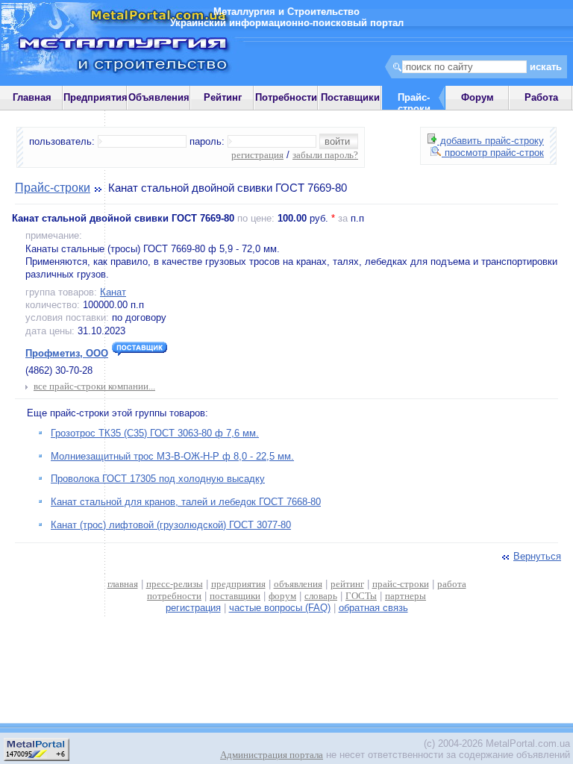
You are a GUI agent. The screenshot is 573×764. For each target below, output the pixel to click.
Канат (113, 292)
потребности (174, 595)
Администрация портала (271, 754)
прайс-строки (400, 583)
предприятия (238, 583)
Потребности (286, 97)
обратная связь (373, 607)
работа (451, 583)
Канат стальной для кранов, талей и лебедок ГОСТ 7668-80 (186, 501)
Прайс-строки (52, 187)
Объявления (159, 97)
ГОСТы (361, 595)
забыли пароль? (325, 154)
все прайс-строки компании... (94, 386)
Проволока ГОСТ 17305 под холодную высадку (158, 478)
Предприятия (95, 97)
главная (122, 583)
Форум (477, 97)
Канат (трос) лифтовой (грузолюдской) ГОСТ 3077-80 (171, 524)
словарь (320, 595)
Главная (32, 97)
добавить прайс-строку (490, 140)
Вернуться (537, 556)
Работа (541, 97)
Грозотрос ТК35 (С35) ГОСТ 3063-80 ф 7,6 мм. (155, 433)
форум (282, 595)
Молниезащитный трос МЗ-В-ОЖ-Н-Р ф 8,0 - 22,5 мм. (172, 456)
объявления (298, 583)
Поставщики (350, 97)
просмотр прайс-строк (493, 152)
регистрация (257, 154)
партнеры (405, 595)
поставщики (235, 595)
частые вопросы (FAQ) (280, 607)
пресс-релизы (174, 583)
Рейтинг (223, 97)
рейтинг (347, 583)
